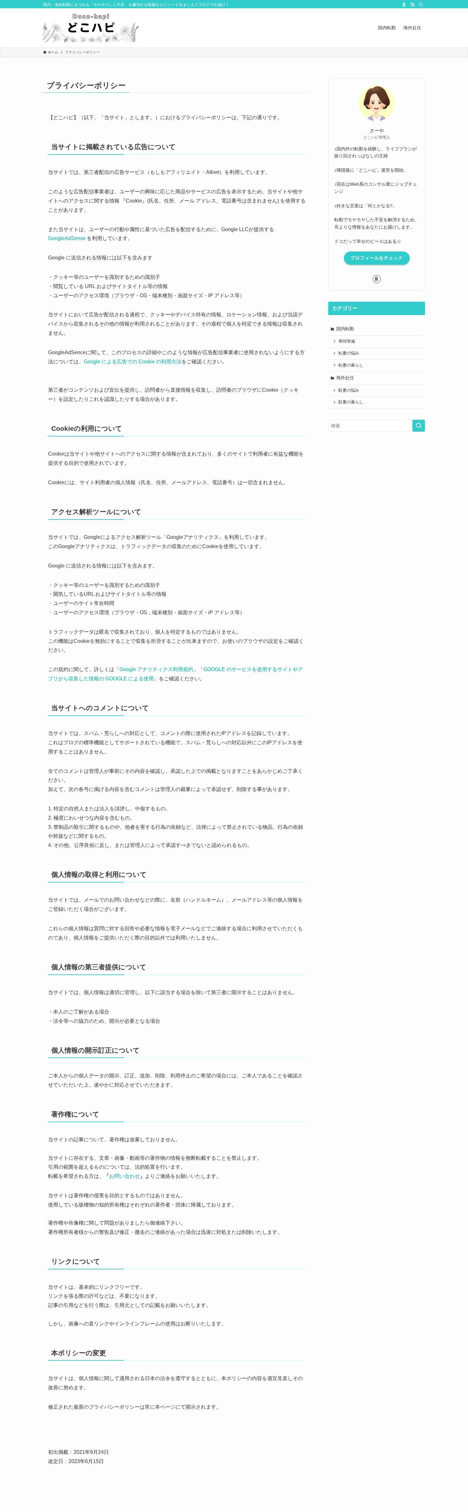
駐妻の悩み (348, 390)
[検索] (421, 4)
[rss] (412, 4)
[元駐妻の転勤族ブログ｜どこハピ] (90, 27)
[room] (404, 4)
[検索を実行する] (418, 426)
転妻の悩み (348, 353)
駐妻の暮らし (350, 402)
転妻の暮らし (350, 365)
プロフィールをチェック (377, 257)
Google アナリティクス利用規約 (156, 669)
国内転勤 (345, 328)
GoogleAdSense (67, 238)
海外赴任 (345, 377)
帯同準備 (346, 341)
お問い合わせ (124, 1176)
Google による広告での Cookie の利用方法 (132, 361)
